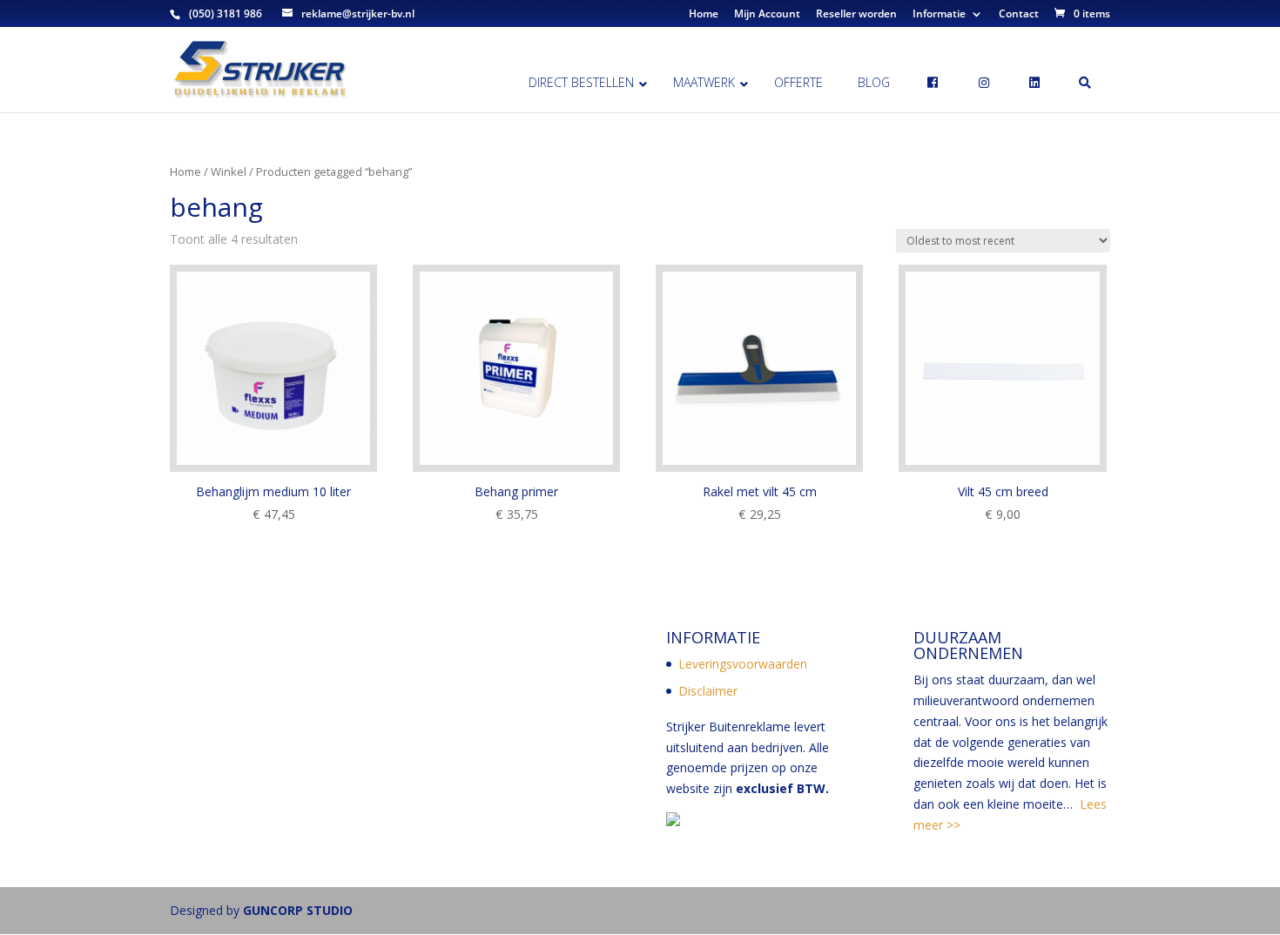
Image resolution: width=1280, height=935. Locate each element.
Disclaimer (708, 691)
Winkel (228, 171)
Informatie (939, 15)
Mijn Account (767, 15)
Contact (1019, 15)
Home (703, 15)
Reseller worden (856, 15)
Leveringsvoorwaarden (742, 664)
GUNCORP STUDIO (298, 910)
